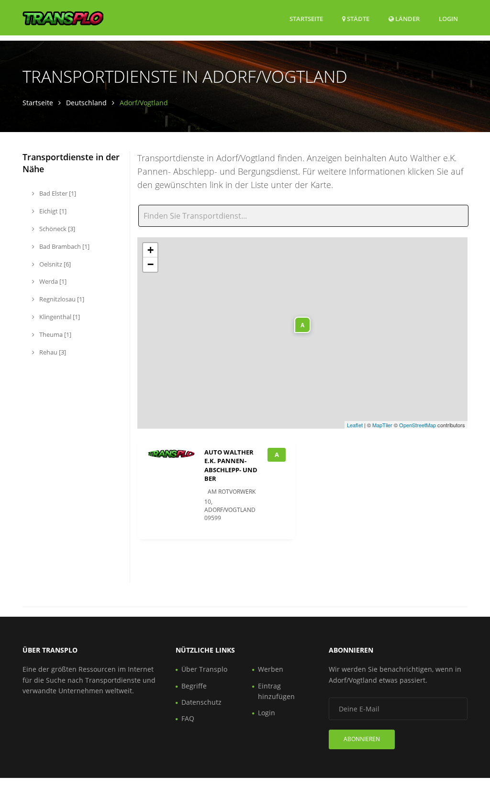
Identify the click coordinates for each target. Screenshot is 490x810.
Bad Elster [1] (57, 193)
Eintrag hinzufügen (276, 691)
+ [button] (150, 250)
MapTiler (382, 425)
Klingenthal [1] (59, 316)
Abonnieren (362, 739)
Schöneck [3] (56, 228)
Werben (270, 669)
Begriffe (194, 685)
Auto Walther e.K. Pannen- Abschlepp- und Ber (230, 465)
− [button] (150, 264)
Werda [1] (52, 281)
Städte (357, 18)
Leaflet (355, 425)
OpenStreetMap (417, 425)
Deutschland (86, 102)
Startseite (306, 18)
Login (448, 18)
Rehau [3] (52, 352)
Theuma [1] (54, 334)
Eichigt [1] (52, 211)
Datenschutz (201, 702)
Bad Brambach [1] (63, 246)
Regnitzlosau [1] (61, 299)
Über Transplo (204, 669)
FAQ (187, 718)
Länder (407, 18)
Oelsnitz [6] (54, 264)
